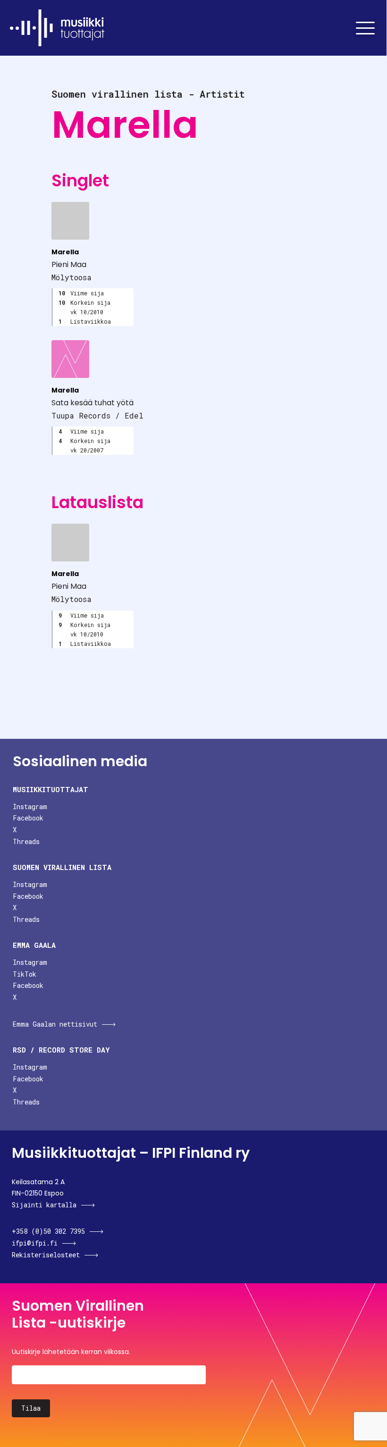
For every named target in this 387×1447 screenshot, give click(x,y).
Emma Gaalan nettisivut (55, 1024)
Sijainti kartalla (44, 1204)
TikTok (24, 974)
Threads (26, 841)
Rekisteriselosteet (46, 1254)
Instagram (30, 806)
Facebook (28, 817)
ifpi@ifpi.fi (35, 1242)
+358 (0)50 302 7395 (48, 1231)
